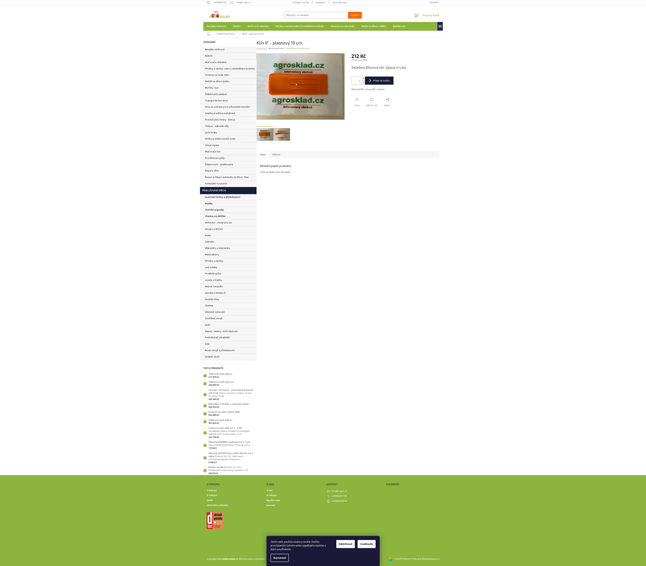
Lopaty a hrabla (213, 280)
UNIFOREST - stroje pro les (218, 222)
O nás (269, 490)
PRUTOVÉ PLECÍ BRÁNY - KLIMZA (220, 119)
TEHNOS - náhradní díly (217, 126)
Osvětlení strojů (214, 318)
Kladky (209, 203)
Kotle (208, 235)
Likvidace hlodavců (215, 293)
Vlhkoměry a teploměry (217, 248)
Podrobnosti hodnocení (297, 48)
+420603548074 (339, 501)
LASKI (208, 325)
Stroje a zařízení (214, 229)
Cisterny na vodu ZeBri (217, 75)
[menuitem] (216, 26)
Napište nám (273, 500)
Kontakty (320, 2)
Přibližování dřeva (214, 190)
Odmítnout (345, 544)
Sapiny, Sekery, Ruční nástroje (221, 331)
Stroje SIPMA (212, 145)
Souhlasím (366, 544)
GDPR (209, 500)
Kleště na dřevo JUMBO (217, 81)
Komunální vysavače (216, 183)
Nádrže (209, 56)
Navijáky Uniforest (215, 49)
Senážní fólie (212, 299)
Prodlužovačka (213, 273)
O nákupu (212, 490)
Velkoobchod (339, 2)
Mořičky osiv (212, 88)
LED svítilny (211, 267)
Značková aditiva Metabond (220, 113)
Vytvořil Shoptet (403, 559)
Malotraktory (212, 254)
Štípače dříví (212, 171)
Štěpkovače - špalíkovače (219, 164)
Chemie (209, 305)
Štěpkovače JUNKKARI (216, 94)
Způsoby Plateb (300, 2)
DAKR (207, 344)
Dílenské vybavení (215, 312)
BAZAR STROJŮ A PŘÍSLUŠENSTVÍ (220, 350)
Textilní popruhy (214, 210)
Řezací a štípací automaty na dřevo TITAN (227, 177)
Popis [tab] (263, 154)
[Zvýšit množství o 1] (363, 79)
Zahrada (209, 241)
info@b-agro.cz (339, 491)
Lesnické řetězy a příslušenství (222, 197)
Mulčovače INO (213, 151)
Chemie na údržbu (215, 216)
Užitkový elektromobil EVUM (220, 139)
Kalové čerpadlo (214, 286)
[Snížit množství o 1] (363, 82)
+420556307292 (339, 496)
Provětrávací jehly (215, 158)
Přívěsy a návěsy (214, 261)
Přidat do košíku (381, 80)
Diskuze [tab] (276, 154)
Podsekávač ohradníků (217, 337)
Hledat (355, 15)
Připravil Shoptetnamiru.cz (426, 559)
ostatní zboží (212, 357)
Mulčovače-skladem (216, 62)
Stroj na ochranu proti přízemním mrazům (227, 107)
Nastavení (279, 558)
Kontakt (271, 505)
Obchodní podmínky (217, 505)
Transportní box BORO (216, 100)
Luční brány (211, 132)
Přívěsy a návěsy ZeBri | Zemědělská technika (230, 68)
